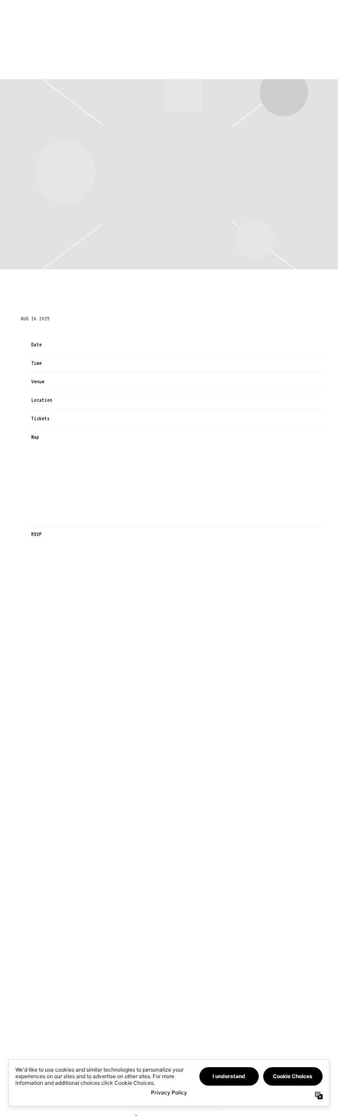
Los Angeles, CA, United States (146, 400)
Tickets (116, 418)
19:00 (113, 363)
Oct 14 (114, 344)
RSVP (112, 534)
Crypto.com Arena (128, 381)
